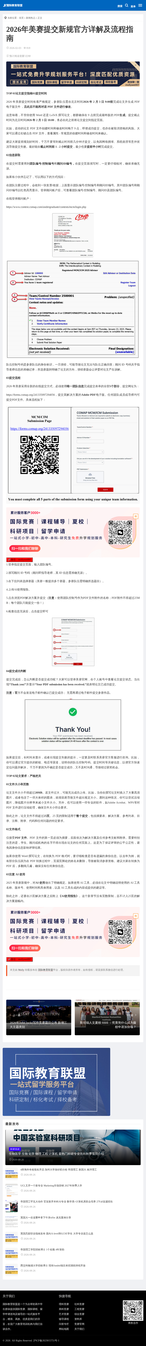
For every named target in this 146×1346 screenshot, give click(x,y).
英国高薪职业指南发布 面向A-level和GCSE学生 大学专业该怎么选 (56, 1233)
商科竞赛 (64, 1309)
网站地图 (64, 1329)
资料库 (78, 1319)
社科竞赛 (79, 1304)
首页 (21, 18)
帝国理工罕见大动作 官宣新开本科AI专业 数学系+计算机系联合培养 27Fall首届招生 (66, 1201)
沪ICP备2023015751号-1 (46, 1340)
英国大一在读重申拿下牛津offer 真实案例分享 (45, 1217)
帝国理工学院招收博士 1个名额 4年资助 (42, 1249)
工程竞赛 (79, 1309)
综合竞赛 (79, 1314)
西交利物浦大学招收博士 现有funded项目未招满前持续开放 (52, 1265)
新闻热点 (30, 18)
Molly (21, 970)
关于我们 (79, 1329)
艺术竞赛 (64, 1314)
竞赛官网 (79, 1324)
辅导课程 (64, 1319)
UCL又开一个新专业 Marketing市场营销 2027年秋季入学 (51, 1185)
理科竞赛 (64, 1304)
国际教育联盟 (45, 970)
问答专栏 (64, 1324)
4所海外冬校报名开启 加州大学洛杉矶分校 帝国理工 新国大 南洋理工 (58, 1169)
